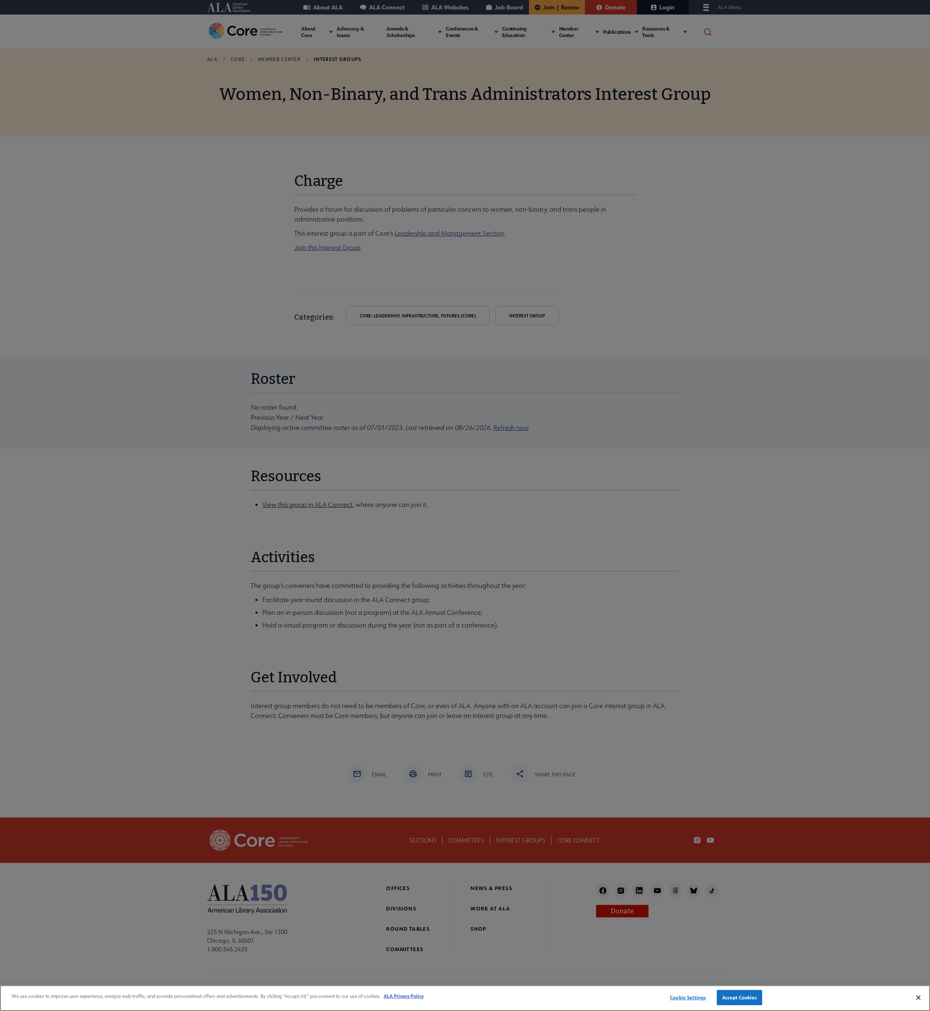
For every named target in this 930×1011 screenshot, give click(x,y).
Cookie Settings (688, 997)
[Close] (918, 998)
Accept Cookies (739, 997)
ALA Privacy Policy (404, 996)
